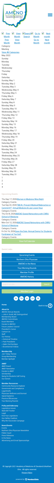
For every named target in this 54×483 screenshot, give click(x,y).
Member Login (27, 291)
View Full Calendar (27, 241)
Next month (47, 41)
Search (46, 284)
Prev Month (7, 41)
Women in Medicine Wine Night (30, 199)
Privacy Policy (27, 473)
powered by (20, 479)
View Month (17, 41)
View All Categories (10, 52)
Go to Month (36, 41)
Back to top (43, 306)
